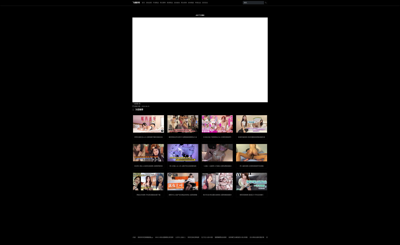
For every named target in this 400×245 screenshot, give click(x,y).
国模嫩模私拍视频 (209, 237)
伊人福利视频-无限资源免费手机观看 (252, 166)
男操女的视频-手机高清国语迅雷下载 (148, 195)
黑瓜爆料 (163, 2)
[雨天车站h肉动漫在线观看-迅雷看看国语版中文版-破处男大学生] (217, 181)
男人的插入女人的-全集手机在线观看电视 (182, 166)
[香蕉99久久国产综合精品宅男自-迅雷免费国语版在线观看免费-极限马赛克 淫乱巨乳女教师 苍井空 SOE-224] (182, 181)
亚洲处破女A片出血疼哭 (262, 237)
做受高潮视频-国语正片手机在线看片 (252, 195)
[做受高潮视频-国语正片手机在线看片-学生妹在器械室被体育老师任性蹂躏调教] (251, 181)
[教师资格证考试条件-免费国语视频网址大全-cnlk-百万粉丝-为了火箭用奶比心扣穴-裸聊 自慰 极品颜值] (182, 124)
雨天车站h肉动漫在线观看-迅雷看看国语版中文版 (219, 195)
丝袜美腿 (191, 2)
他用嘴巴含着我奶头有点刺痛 (226, 237)
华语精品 (156, 2)
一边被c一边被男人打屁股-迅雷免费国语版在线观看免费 (221, 166)
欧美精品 (170, 2)
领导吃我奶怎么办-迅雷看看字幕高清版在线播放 (149, 137)
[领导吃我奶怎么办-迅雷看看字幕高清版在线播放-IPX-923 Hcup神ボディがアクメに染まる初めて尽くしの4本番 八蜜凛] (148, 124)
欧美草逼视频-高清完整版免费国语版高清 (251, 137)
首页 (143, 2)
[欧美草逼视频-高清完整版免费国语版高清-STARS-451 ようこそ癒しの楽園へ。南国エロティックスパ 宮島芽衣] (251, 124)
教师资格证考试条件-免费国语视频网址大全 (183, 137)
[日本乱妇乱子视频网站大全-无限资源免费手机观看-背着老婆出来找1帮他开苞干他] (217, 124)
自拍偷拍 (177, 2)
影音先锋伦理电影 (182, 237)
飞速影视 (136, 3)
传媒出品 (198, 2)
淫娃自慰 (149, 2)
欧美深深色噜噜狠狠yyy (133, 237)
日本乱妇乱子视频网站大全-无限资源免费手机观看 (219, 137)
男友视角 (184, 2)
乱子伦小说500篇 (195, 237)
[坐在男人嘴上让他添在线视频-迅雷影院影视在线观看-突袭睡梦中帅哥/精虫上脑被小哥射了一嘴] (148, 152)
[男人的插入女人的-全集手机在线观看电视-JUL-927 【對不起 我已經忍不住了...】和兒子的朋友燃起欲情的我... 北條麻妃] (182, 152)
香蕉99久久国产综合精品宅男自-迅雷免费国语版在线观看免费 (189, 195)
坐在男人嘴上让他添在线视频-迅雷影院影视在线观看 (151, 166)
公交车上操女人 (169, 237)
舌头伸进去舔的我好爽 (245, 237)
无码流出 (205, 2)
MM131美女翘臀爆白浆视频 (153, 237)
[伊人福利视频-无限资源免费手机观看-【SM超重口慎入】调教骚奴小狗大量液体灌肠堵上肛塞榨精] (251, 152)
